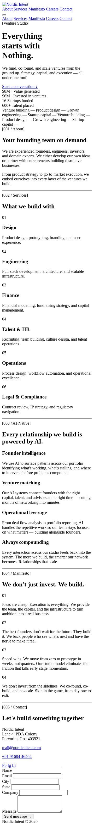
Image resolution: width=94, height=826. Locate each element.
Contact (66, 9)
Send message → (17, 816)
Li (14, 765)
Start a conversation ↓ (20, 86)
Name (7, 770)
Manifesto (36, 9)
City (5, 781)
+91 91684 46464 (17, 756)
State (6, 787)
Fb (4, 765)
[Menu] (4, 15)
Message (9, 811)
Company (10, 792)
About (7, 9)
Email (7, 776)
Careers (52, 9)
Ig (9, 765)
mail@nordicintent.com (21, 747)
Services (20, 9)
